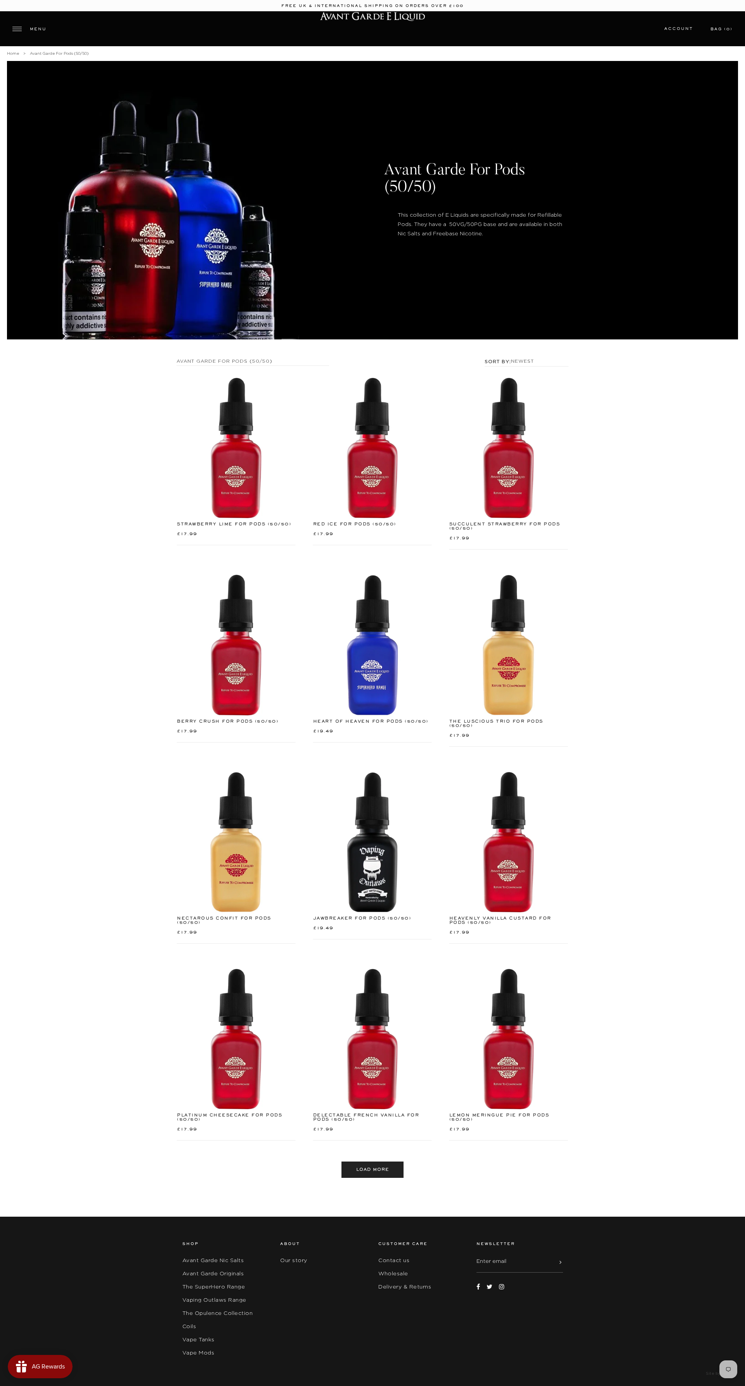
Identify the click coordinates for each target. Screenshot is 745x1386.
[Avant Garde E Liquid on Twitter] (489, 1286)
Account (678, 28)
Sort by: (498, 361)
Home (13, 53)
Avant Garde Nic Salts (213, 1260)
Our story (293, 1260)
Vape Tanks (198, 1339)
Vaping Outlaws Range (214, 1300)
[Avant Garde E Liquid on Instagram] (501, 1286)
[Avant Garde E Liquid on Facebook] (478, 1286)
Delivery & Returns (404, 1286)
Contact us (393, 1260)
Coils (189, 1326)
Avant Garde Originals (213, 1273)
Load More (372, 1169)
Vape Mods (198, 1352)
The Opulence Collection (217, 1313)
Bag (721, 28)
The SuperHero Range (213, 1286)
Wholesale (393, 1273)
